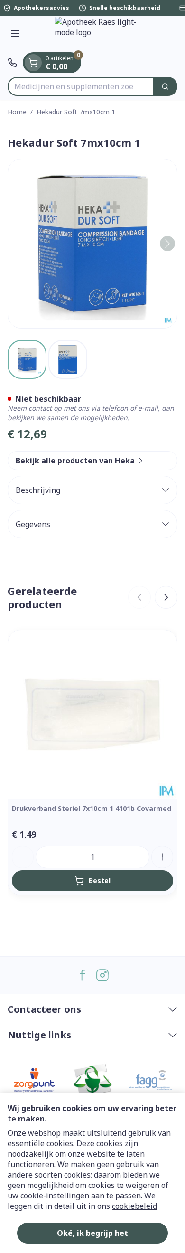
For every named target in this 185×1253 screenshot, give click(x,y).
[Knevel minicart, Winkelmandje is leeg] (33, 62)
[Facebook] (82, 975)
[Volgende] (167, 243)
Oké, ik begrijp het (92, 1233)
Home (17, 111)
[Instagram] (102, 975)
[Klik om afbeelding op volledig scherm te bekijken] (92, 243)
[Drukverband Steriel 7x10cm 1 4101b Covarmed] (92, 714)
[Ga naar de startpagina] (102, 34)
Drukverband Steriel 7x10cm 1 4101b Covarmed (91, 808)
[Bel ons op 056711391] (12, 62)
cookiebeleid (134, 1206)
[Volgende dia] (166, 597)
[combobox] (81, 86)
